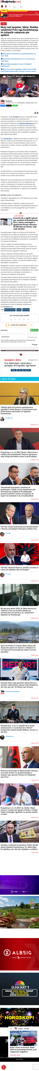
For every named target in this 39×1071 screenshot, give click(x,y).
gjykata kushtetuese (10, 309)
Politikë (4, 24)
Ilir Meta (16, 117)
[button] (4, 1067)
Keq (20, 370)
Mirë (14, 370)
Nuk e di (27, 370)
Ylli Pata (8, 533)
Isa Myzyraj (9, 418)
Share (3, 105)
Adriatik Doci (9, 736)
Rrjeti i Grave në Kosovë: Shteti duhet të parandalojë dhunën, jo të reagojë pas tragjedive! (23, 1050)
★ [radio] (11, 319)
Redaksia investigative (12, 691)
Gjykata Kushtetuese (26, 123)
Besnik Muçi (8, 138)
